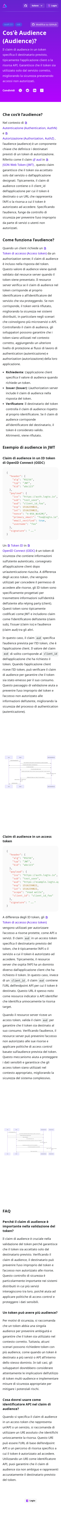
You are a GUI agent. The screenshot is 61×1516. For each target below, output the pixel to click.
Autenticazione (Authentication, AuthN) (30, 128)
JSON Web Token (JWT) (18, 165)
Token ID (17, 545)
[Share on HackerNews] (41, 90)
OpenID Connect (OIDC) (19, 551)
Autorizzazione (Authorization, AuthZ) (28, 138)
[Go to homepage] (5, 6)
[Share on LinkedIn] (34, 90)
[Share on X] (20, 90)
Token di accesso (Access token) (25, 253)
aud (38, 159)
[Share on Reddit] (27, 90)
